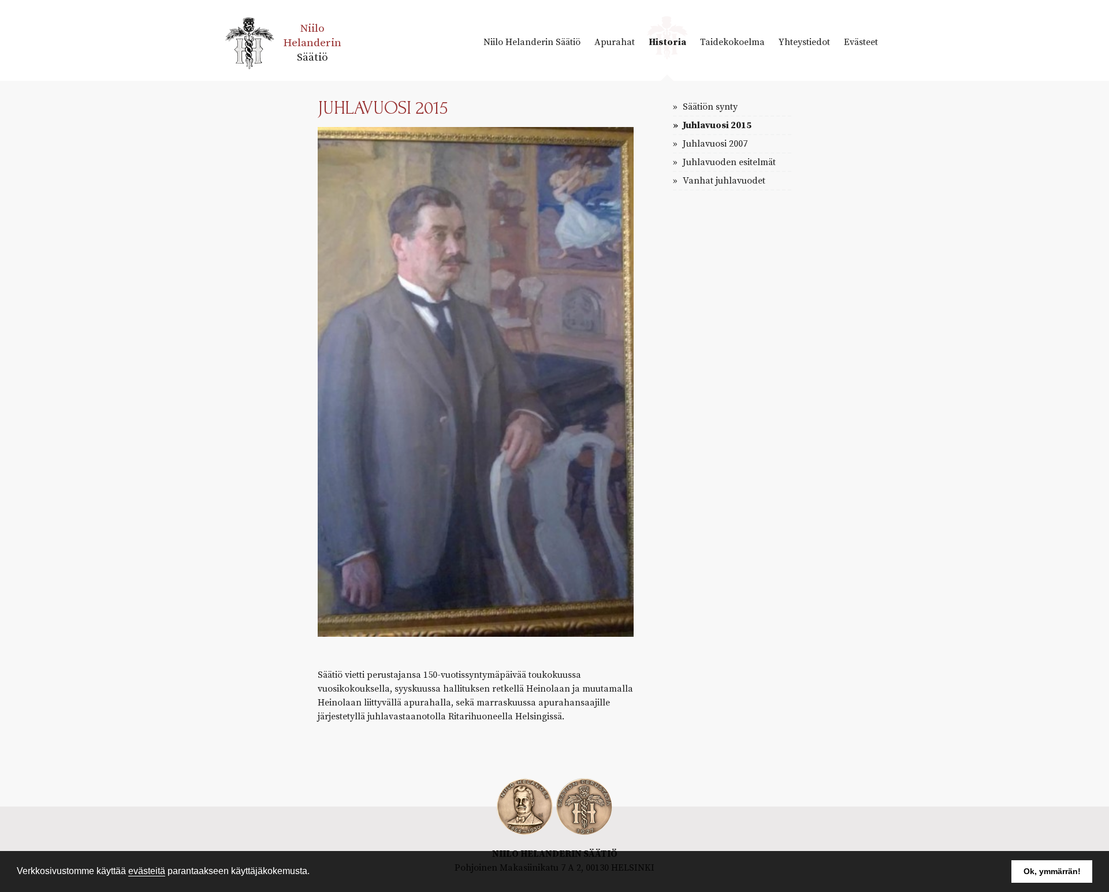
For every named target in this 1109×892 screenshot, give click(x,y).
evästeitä (146, 871)
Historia (667, 42)
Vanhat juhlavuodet (722, 180)
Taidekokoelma (732, 42)
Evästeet (861, 42)
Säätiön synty (709, 107)
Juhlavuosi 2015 (716, 125)
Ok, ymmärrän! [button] (1052, 871)
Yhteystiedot (804, 42)
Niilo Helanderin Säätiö (531, 42)
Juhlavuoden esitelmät (728, 162)
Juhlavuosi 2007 (713, 144)
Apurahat (614, 42)
